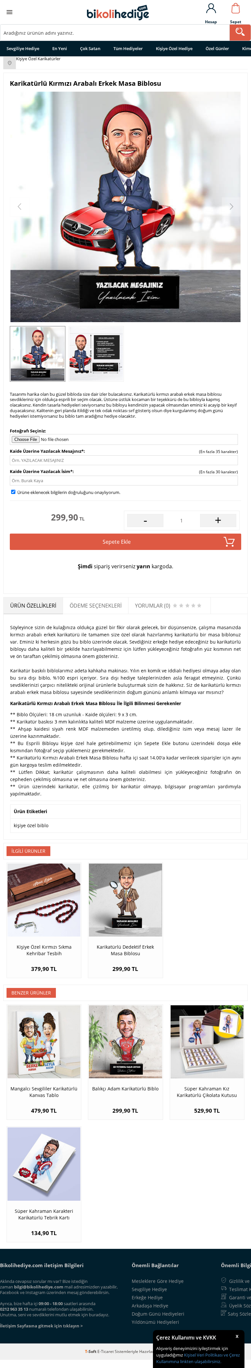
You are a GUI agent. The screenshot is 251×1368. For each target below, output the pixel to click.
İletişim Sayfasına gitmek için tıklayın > (41, 1326)
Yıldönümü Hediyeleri (155, 1322)
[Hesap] (211, 9)
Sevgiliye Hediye (23, 48)
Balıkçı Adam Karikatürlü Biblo (125, 1088)
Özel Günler (217, 48)
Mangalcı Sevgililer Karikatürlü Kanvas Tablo (43, 1091)
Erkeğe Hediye (147, 1297)
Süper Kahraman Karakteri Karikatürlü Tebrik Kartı (44, 1214)
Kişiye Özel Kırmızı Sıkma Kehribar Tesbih (44, 950)
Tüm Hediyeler (128, 48)
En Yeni (59, 48)
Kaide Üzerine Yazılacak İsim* (41, 471)
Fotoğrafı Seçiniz (27, 431)
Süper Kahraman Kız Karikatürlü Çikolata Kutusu (207, 1091)
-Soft (91, 1351)
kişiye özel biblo (31, 825)
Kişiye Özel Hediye (174, 48)
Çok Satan (90, 48)
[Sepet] (236, 9)
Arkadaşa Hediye (150, 1306)
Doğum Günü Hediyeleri (158, 1314)
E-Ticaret (105, 1351)
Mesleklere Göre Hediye (158, 1281)
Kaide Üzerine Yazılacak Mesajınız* (47, 451)
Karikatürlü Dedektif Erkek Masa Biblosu (125, 950)
